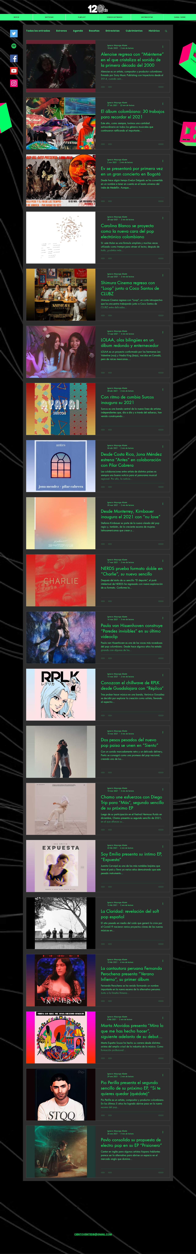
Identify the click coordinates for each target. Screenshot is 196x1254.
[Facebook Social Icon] (14, 58)
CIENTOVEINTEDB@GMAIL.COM (93, 1241)
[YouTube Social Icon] (14, 71)
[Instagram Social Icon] (14, 83)
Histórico (154, 30)
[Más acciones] (164, 46)
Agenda (78, 30)
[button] (166, 31)
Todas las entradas (38, 30)
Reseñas (94, 30)
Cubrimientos (134, 30)
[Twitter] (14, 33)
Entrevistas (113, 30)
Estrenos (61, 30)
